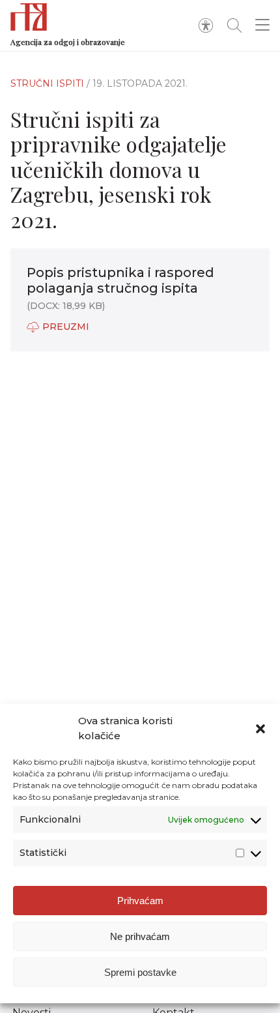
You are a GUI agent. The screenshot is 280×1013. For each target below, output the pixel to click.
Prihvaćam (140, 900)
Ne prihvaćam (140, 936)
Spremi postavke (140, 972)
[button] (260, 728)
